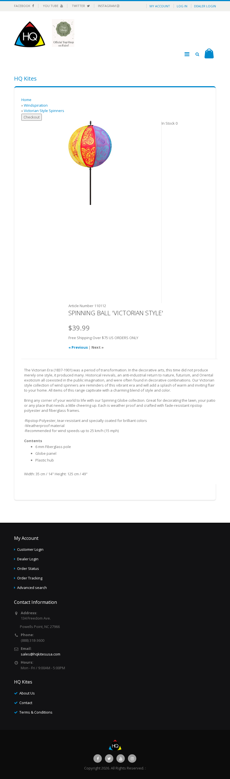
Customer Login (30, 549)
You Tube (51, 6)
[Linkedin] (120, 758)
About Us (27, 693)
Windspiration (36, 105)
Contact (25, 702)
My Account (160, 6)
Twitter (79, 6)
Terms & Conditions (35, 712)
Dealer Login (205, 6)
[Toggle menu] (187, 54)
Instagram (107, 6)
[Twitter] (109, 758)
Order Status (28, 568)
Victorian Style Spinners (44, 110)
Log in (182, 6)
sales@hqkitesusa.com (40, 654)
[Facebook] (97, 758)
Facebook (22, 6)
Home (26, 99)
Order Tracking (29, 578)
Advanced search (32, 587)
